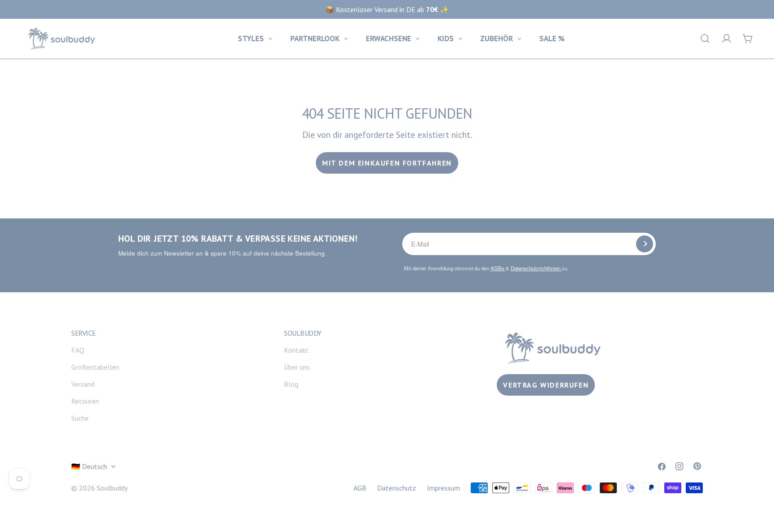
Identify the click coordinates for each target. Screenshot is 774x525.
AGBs (498, 268)
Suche (80, 418)
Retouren (85, 401)
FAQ (77, 350)
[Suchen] (705, 38)
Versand (83, 384)
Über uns (297, 367)
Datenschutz (396, 487)
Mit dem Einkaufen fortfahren (387, 162)
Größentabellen (95, 367)
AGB (359, 487)
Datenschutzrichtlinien (536, 268)
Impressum (443, 487)
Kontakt (296, 350)
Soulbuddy (112, 487)
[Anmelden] (644, 243)
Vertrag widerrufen (546, 384)
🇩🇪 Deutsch (89, 466)
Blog (291, 384)
